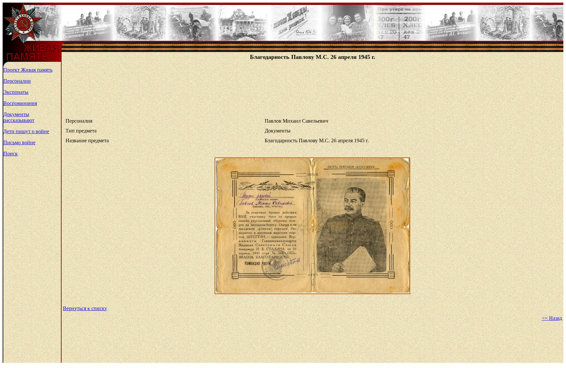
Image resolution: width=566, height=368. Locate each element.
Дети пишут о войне (26, 131)
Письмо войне (19, 142)
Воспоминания (20, 103)
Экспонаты (15, 92)
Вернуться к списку (85, 308)
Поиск (10, 153)
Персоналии (17, 81)
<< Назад (552, 318)
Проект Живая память (27, 70)
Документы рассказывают (18, 117)
